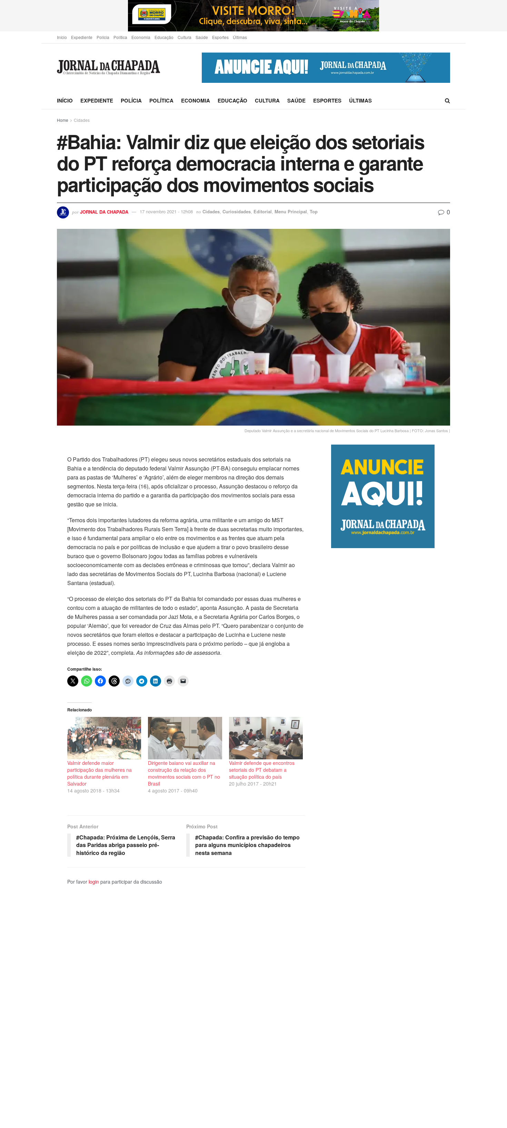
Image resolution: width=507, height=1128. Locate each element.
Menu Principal (291, 211)
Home (62, 120)
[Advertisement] (390, 837)
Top (314, 211)
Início (62, 37)
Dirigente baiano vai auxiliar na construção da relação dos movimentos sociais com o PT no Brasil (184, 773)
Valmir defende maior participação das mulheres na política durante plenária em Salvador (99, 773)
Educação (164, 37)
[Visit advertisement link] (253, 15)
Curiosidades (236, 211)
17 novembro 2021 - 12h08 (166, 211)
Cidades (82, 120)
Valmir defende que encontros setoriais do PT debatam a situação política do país (262, 769)
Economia (140, 37)
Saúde (202, 37)
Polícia (103, 37)
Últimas (240, 37)
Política (120, 37)
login (94, 881)
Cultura (184, 37)
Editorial (263, 211)
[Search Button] (447, 100)
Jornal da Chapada (104, 211)
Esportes (220, 37)
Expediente (81, 37)
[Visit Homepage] (108, 68)
